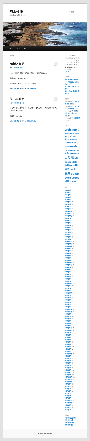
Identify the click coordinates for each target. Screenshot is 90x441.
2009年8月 (68, 335)
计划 (71, 181)
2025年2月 (68, 192)
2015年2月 (68, 258)
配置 (74, 181)
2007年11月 (68, 379)
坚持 (75, 111)
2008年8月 (68, 358)
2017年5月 (68, 237)
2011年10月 (68, 293)
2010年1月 (68, 325)
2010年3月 (68, 321)
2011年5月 (68, 302)
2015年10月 (68, 246)
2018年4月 (68, 223)
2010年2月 (68, 323)
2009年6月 (68, 340)
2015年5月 (68, 255)
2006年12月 (68, 400)
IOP (70, 136)
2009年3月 (68, 346)
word (66, 150)
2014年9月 (68, 267)
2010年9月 (68, 314)
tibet (75, 142)
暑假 (69, 178)
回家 (71, 162)
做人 (77, 153)
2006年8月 (68, 407)
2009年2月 (68, 349)
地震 (67, 165)
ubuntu (67, 147)
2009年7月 (68, 337)
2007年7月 (68, 389)
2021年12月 (68, 211)
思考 (68, 173)
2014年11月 (68, 265)
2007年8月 (68, 386)
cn (25, 89)
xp (78, 150)
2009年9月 (68, 333)
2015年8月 (68, 248)
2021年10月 (68, 216)
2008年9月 (68, 356)
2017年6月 (68, 234)
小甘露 (73, 169)
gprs (66, 136)
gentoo (71, 133)
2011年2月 (68, 307)
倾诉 (74, 153)
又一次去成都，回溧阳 (72, 82)
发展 (76, 158)
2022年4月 (68, 206)
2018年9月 (68, 220)
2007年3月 (68, 398)
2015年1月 (68, 260)
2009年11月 (68, 328)
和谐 (69, 162)
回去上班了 (68, 84)
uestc (74, 146)
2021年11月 (68, 213)
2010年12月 (68, 309)
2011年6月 (68, 300)
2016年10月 (68, 244)
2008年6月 (68, 363)
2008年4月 (68, 368)
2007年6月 (68, 391)
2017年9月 (68, 230)
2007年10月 (68, 382)
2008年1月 (68, 375)
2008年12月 (68, 354)
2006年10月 (68, 403)
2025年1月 (68, 195)
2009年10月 (68, 330)
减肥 (66, 158)
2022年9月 (68, 197)
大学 (75, 165)
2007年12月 (68, 377)
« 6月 (67, 71)
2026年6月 (68, 190)
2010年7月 (68, 319)
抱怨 (66, 178)
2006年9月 (68, 405)
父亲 (77, 178)
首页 (11, 48)
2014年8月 (68, 269)
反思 (71, 157)
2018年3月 (68, 225)
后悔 (66, 162)
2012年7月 (68, 290)
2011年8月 (68, 295)
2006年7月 (68, 410)
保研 (71, 153)
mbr (71, 139)
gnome (77, 133)
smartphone (69, 142)
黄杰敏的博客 (69, 425)
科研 (67, 181)
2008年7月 (68, 361)
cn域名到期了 (18, 64)
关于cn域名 (17, 99)
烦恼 (74, 177)
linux (67, 139)
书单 (25, 48)
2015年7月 (68, 251)
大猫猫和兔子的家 (70, 418)
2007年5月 (68, 393)
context (67, 133)
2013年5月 (68, 281)
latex (74, 136)
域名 (28, 89)
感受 (72, 174)
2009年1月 (68, 351)
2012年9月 (68, 286)
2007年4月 (68, 396)
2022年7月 (68, 199)
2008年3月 (68, 370)
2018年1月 (68, 227)
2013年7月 (68, 277)
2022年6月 (68, 202)
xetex (74, 150)
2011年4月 (68, 304)
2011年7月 (68, 298)
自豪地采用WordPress (45, 433)
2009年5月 (68, 342)
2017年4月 (68, 239)
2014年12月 (68, 262)
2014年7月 (68, 272)
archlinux (71, 129)
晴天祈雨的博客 (70, 422)
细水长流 (16, 11)
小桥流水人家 (69, 113)
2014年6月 (68, 274)
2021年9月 (68, 218)
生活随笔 (16, 89)
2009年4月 (68, 344)
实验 (67, 169)
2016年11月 (68, 241)
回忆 (75, 161)
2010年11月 (68, 312)
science (74, 139)
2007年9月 (68, 384)
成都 (77, 173)
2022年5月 (68, 204)
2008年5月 (68, 365)
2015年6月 (68, 253)
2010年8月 (68, 316)
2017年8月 (68, 232)
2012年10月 (68, 283)
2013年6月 (68, 279)
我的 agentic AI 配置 (71, 79)
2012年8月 (68, 288)
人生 (67, 153)
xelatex (70, 150)
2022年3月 (68, 209)
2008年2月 (68, 372)
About (18, 48)
